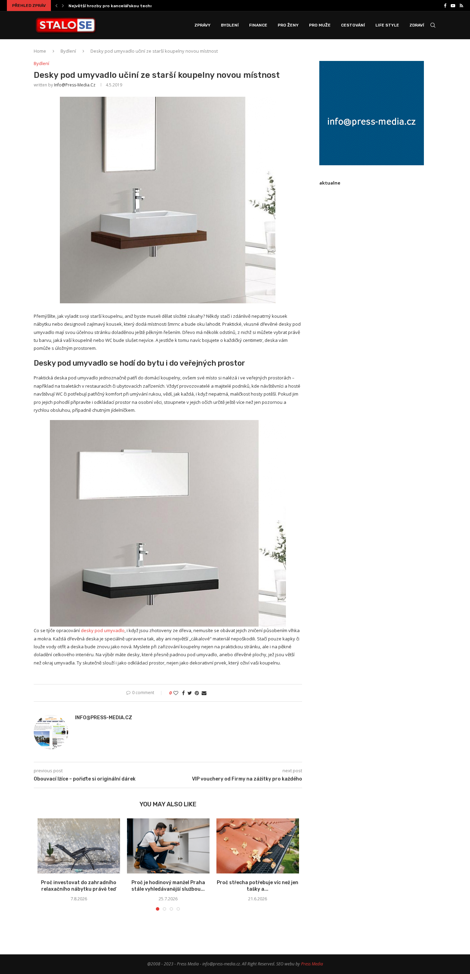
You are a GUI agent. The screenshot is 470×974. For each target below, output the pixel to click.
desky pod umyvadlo (103, 630)
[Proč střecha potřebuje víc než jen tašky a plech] (257, 845)
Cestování (353, 25)
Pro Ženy (288, 25)
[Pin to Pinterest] (197, 693)
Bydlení (230, 25)
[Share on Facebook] (183, 693)
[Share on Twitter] (190, 693)
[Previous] (56, 5)
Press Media (312, 964)
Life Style (387, 25)
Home (40, 51)
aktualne (329, 183)
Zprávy (202, 25)
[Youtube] (453, 5)
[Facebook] (445, 5)
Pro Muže (320, 25)
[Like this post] (175, 693)
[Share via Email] (204, 693)
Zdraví (416, 25)
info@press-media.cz (74, 85)
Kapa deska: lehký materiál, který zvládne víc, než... (121, 5)
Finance (258, 25)
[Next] (63, 5)
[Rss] (461, 5)
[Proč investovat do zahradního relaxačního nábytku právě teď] (79, 845)
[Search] (432, 25)
